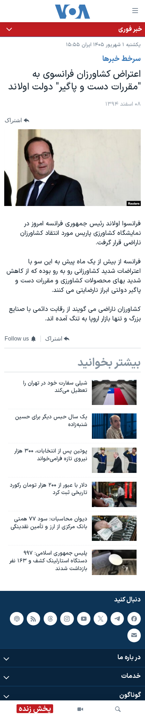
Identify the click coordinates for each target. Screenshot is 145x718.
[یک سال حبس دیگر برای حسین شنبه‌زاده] (114, 426)
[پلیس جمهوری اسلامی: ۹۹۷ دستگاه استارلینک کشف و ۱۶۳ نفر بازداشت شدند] (114, 562)
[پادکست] (16, 618)
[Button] (17, 120)
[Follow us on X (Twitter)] (100, 618)
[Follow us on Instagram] (67, 618)
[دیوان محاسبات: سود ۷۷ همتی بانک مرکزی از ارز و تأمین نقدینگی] (114, 528)
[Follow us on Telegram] (117, 618)
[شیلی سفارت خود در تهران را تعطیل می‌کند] (114, 392)
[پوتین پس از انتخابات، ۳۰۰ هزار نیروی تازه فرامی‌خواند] (114, 460)
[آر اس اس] (33, 618)
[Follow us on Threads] (50, 618)
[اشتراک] (134, 635)
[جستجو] (117, 709)
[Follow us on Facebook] (134, 618)
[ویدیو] (80, 709)
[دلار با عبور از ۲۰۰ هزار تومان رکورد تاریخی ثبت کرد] (114, 494)
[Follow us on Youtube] (83, 618)
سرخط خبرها (121, 59)
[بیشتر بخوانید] (72, 29)
